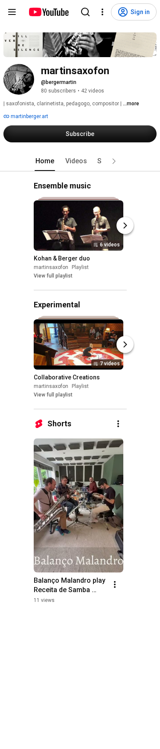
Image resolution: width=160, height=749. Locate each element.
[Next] (125, 225)
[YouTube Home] (48, 12)
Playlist (80, 267)
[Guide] (12, 12)
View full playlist (53, 276)
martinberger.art (28, 116)
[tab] (45, 161)
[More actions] (118, 423)
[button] (114, 161)
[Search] (85, 12)
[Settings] (102, 12)
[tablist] (80, 161)
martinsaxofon (51, 267)
